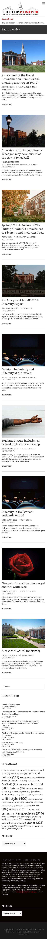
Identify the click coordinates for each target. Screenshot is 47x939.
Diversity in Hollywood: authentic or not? (17, 513)
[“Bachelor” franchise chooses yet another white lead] (23, 564)
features (17, 788)
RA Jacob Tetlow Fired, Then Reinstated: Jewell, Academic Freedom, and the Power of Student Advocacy (20, 723)
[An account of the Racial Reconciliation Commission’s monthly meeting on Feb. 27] (23, 56)
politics (6, 819)
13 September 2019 (11, 655)
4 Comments (8, 89)
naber (27, 806)
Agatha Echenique (27, 87)
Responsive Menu (43, 3)
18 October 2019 (9, 591)
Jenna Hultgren (28, 591)
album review (16, 770)
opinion (17, 809)
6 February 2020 (9, 520)
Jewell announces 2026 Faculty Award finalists (20, 23)
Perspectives (29, 813)
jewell (36, 791)
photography (24, 816)
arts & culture (19, 773)
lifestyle (16, 798)
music (19, 806)
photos (36, 817)
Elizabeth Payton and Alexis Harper (19, 164)
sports (35, 822)
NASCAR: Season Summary (12, 742)
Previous (6, 686)
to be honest (9, 826)
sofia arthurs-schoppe (14, 823)
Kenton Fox (28, 655)
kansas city (11, 794)
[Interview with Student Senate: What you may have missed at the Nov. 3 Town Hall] (23, 131)
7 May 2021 (7, 237)
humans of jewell (21, 791)
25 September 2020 (11, 377)
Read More (6, 104)
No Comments (8, 167)
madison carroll (9, 802)
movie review (8, 806)
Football (31, 788)
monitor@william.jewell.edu (26, 892)
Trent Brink (26, 520)
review (17, 819)
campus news (27, 777)
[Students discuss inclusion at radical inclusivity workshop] (23, 421)
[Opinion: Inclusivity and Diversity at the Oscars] (23, 350)
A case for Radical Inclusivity (21, 651)
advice (5, 770)
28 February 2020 (10, 448)
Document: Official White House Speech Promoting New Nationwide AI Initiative (22, 751)
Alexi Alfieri (26, 308)
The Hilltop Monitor (24, 237)
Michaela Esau (28, 448)
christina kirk (19, 780)
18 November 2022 (10, 162)
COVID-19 (10, 784)
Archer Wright (29, 377)
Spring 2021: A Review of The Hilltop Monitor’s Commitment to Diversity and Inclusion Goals (23, 229)
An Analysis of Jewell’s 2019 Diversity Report (20, 302)
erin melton (25, 785)
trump (22, 826)
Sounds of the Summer (11, 704)
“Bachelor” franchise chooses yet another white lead (23, 585)
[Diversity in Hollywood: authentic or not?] (23, 492)
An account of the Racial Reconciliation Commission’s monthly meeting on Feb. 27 (21, 79)
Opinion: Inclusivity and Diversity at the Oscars (18, 371)
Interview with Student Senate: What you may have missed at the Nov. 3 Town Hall (22, 154)
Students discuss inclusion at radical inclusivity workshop (21, 442)
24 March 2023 (9, 87)
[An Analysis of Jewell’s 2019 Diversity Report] (23, 281)
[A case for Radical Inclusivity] (23, 633)
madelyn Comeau (35, 799)
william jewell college (12, 828)
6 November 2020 (10, 308)
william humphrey (36, 826)
